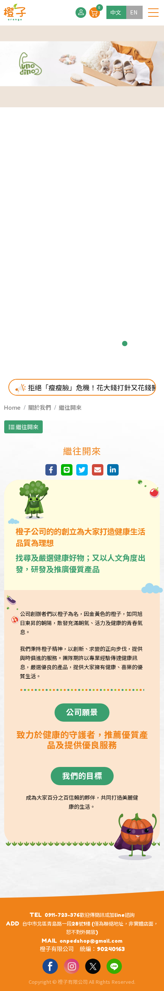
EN (133, 12)
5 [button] (88, 343)
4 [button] (76, 343)
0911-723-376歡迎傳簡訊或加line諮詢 (90, 915)
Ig (71, 966)
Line (114, 966)
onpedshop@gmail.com (90, 941)
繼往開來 (70, 407)
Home (12, 407)
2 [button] (51, 343)
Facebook (50, 966)
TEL (35, 914)
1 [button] (39, 343)
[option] (82, 196)
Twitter (92, 966)
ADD (12, 923)
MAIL (49, 940)
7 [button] (112, 343)
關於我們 (39, 407)
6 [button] (100, 343)
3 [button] (63, 343)
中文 (115, 12)
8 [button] (124, 343)
